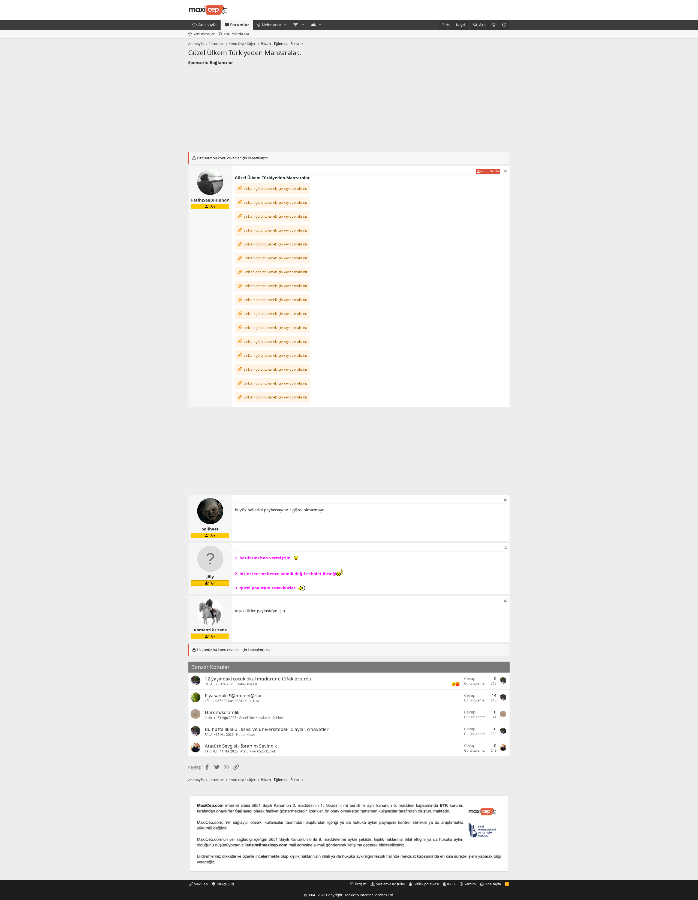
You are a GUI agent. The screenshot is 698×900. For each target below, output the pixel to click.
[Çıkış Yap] (504, 25)
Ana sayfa (207, 24)
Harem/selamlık (222, 712)
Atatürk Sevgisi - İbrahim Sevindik (241, 746)
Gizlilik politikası (426, 883)
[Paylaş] (505, 171)
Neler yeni (271, 24)
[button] (285, 25)
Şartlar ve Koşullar (390, 883)
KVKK (451, 883)
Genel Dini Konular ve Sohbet (261, 717)
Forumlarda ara (236, 33)
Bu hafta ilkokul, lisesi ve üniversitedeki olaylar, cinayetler (267, 729)
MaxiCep (200, 883)
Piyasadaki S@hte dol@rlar (233, 695)
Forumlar (239, 24)
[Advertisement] (349, 108)
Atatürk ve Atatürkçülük (258, 751)
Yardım (470, 883)
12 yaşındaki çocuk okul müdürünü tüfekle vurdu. (259, 679)
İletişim (360, 883)
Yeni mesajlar (204, 33)
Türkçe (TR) (224, 883)
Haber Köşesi (247, 684)
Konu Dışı (252, 700)
